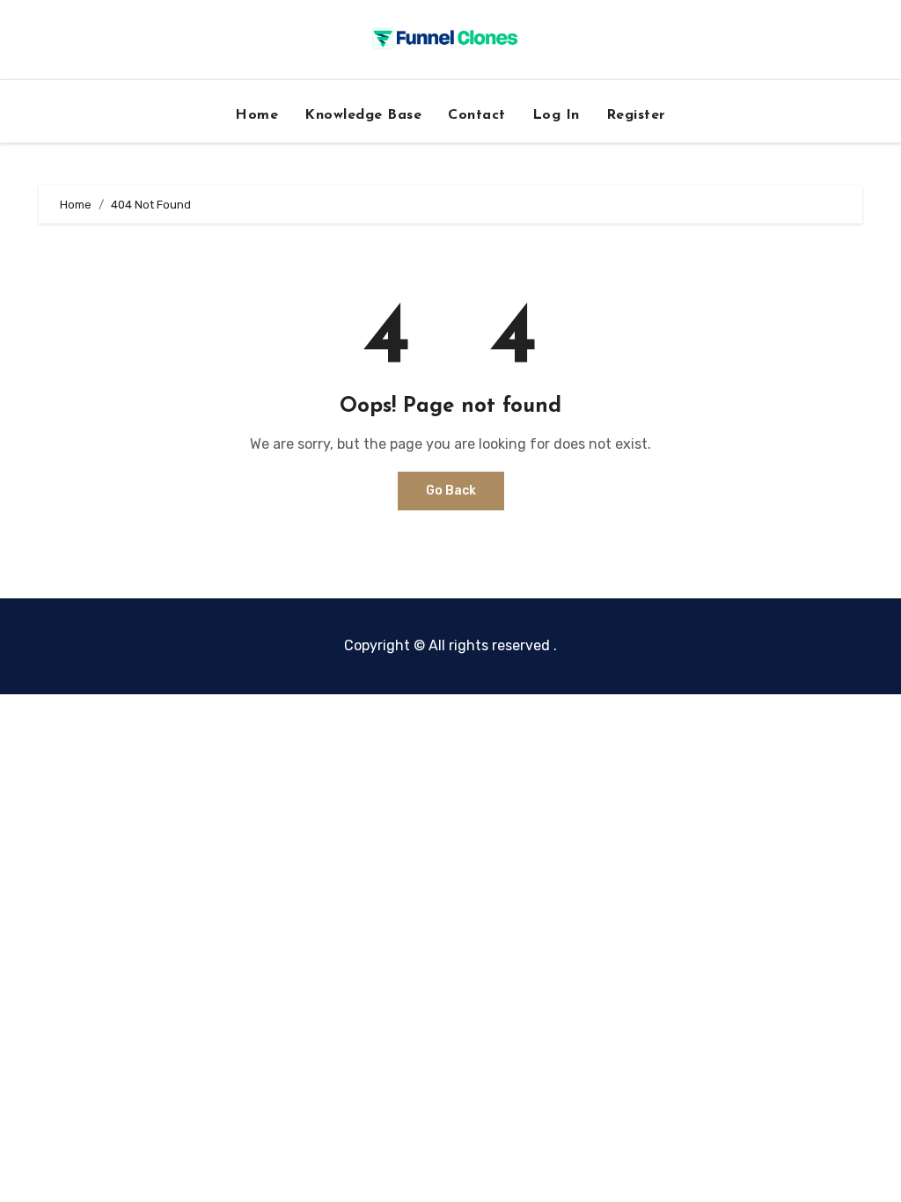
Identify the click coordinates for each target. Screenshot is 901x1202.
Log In (556, 115)
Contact (477, 115)
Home (256, 115)
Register (636, 115)
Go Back (451, 490)
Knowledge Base (362, 115)
